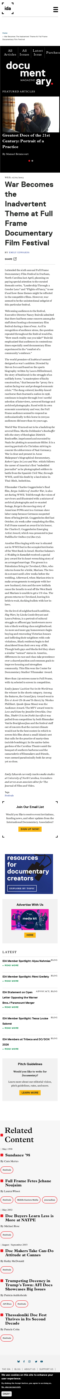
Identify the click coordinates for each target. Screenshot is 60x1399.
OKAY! (6, 1393)
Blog (17, 1369)
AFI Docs (7, 1304)
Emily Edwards (19, 253)
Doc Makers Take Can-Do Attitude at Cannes (29, 1253)
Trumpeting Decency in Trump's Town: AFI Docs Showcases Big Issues (28, 1285)
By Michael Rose (10, 1226)
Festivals (9, 796)
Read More (12, 965)
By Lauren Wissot (10, 1191)
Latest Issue (38, 52)
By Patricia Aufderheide (13, 1295)
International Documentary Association (7, 8)
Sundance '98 (17, 1155)
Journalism (49, 1200)
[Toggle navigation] (55, 8)
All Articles (10, 52)
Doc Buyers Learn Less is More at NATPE (29, 1218)
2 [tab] (32, 161)
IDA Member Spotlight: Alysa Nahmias (26, 961)
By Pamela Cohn (10, 1329)
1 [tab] (29, 161)
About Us (29, 1369)
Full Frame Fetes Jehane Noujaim (28, 1183)
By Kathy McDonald (12, 1261)
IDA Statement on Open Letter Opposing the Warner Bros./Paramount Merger (20, 997)
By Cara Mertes (9, 1161)
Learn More (30, 1092)
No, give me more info (11, 1387)
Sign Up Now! (30, 829)
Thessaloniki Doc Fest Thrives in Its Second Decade (26, 1319)
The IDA (6, 1369)
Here (30, 935)
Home (4, 33)
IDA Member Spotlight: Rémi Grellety (25, 976)
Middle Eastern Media (27, 1200)
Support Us (46, 1369)
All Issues (24, 52)
